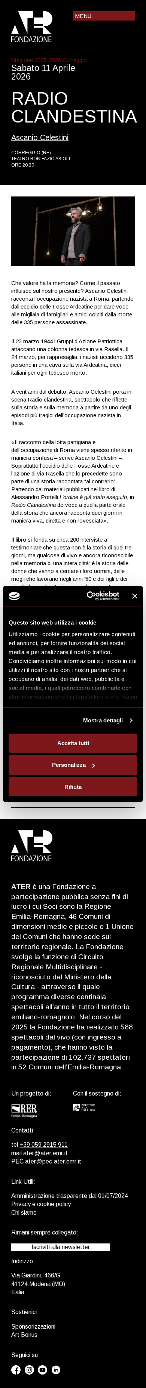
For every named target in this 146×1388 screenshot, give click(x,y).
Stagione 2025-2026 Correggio (49, 60)
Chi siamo (24, 1212)
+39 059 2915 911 (43, 1144)
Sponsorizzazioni (33, 1326)
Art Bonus (24, 1335)
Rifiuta (73, 787)
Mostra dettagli (103, 720)
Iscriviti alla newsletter (60, 1247)
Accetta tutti (73, 743)
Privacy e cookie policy (41, 1204)
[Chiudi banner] (134, 596)
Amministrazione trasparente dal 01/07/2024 (69, 1196)
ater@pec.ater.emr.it (53, 1161)
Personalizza (69, 765)
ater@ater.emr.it (45, 1153)
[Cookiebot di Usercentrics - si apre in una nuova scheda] (89, 596)
